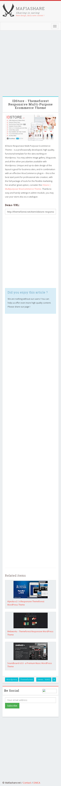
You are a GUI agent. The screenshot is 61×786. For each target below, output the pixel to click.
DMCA (36, 782)
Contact (27, 782)
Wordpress (11, 679)
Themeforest (26, 679)
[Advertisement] (30, 64)
